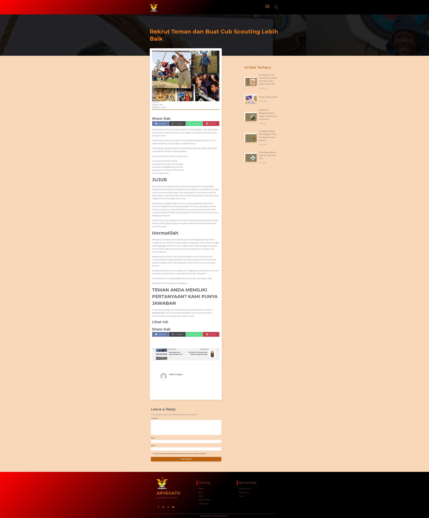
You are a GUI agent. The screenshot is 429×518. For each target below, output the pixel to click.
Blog (201, 492)
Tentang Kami (204, 500)
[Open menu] (267, 6)
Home (201, 489)
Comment (155, 418)
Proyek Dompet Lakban (268, 97)
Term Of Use (244, 492)
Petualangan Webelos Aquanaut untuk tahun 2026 (267, 155)
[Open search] (276, 7)
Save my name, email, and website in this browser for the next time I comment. (179, 454)
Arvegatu (178, 374)
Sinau (201, 496)
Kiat (161, 105)
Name (153, 438)
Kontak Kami (204, 504)
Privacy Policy (245, 489)
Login (241, 496)
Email (153, 446)
